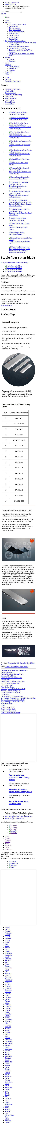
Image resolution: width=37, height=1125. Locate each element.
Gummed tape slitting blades (18, 179)
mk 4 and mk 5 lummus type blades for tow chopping (18, 698)
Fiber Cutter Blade (7, 685)
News (7, 63)
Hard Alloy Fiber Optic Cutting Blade (13, 689)
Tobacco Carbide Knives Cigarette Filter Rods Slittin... (20, 205)
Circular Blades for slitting (17, 48)
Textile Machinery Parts (8, 711)
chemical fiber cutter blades (18, 119)
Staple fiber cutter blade (16, 31)
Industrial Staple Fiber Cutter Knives (18, 802)
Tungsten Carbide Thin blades (19, 46)
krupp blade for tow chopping (10, 692)
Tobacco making (14, 28)
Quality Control (14, 66)
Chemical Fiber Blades (8, 676)
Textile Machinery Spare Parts (10, 713)
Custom (11, 59)
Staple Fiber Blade (7, 703)
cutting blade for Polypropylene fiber (13, 681)
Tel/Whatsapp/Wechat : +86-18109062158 (18, 817)
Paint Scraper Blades (16, 234)
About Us (8, 65)
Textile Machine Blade (8, 709)
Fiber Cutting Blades (7, 687)
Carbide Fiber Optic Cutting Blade (12, 674)
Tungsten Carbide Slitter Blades (15, 41)
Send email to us (6, 305)
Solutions (12, 61)
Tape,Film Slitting (15, 30)
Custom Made (13, 39)
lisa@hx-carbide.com (12, 2)
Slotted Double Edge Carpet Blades (16, 667)
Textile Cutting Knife (8, 707)
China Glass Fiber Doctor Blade (11, 678)
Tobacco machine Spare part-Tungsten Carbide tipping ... (18, 251)
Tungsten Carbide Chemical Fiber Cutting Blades (19, 777)
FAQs (7, 74)
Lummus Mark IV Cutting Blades (12, 696)
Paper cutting (13, 26)
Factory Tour (13, 68)
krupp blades (5, 694)
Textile (3, 705)
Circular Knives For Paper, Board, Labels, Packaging (20, 127)
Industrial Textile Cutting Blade (11, 691)
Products (8, 22)
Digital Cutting (14, 35)
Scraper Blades (14, 37)
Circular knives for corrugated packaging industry (18, 196)
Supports (12, 70)
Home (7, 20)
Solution (7, 842)
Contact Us (8, 72)
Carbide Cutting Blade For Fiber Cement (14, 670)
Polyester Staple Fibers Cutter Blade (12, 702)
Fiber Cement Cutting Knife (10, 683)
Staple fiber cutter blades (17, 114)
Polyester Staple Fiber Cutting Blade (12, 700)
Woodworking (13, 33)
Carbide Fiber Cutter (7, 672)
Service (7, 57)
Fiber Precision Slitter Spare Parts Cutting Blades (20, 790)
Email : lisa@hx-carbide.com (14, 818)
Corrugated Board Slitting (17, 24)
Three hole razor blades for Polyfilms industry (18, 187)
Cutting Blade (5, 679)
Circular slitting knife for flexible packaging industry (19, 154)
